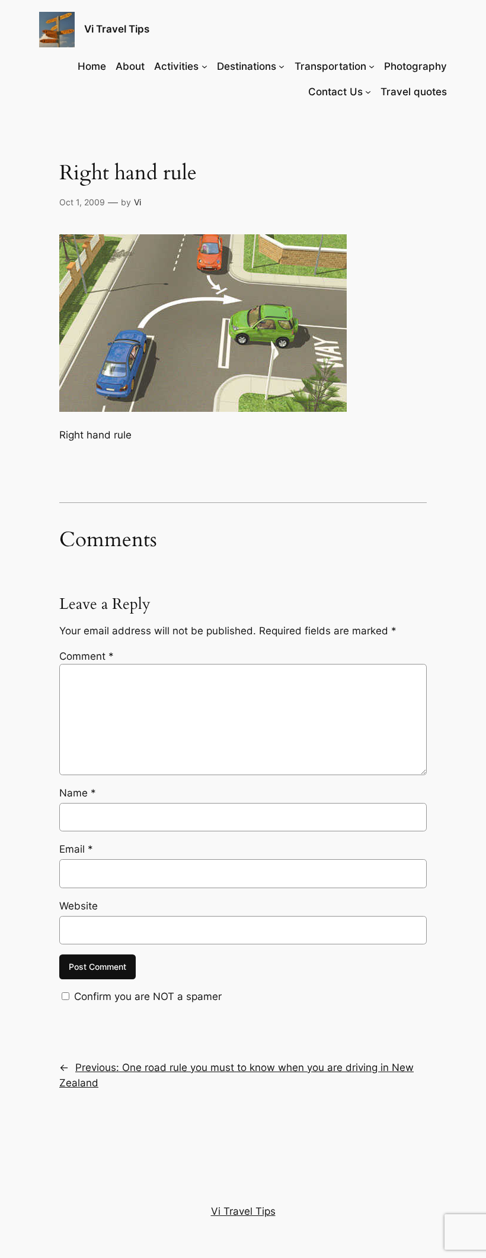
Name (77, 793)
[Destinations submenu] (281, 66)
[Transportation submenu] (372, 66)
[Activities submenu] (204, 66)
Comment (86, 656)
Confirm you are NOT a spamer (146, 996)
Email (76, 849)
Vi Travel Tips (116, 29)
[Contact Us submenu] (368, 92)
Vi (137, 202)
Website (78, 906)
